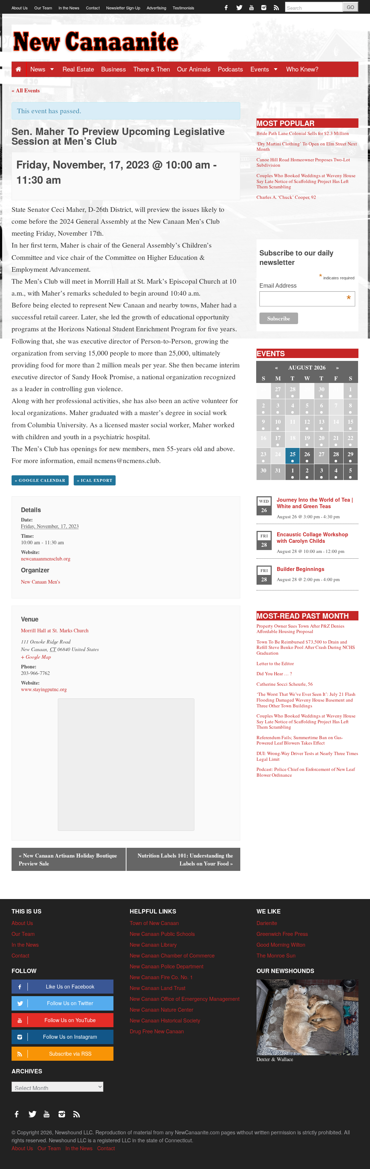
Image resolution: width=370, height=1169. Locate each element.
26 (307, 454)
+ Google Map (36, 656)
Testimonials (183, 7)
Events (260, 68)
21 (336, 437)
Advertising (156, 7)
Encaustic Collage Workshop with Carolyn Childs (312, 537)
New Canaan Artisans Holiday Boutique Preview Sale (68, 859)
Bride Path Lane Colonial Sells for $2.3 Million (303, 133)
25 (293, 454)
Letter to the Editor (275, 663)
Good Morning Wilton (281, 944)
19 (307, 437)
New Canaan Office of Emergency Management (185, 998)
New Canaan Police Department (166, 966)
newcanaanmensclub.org (45, 558)
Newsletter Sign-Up (123, 7)
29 (350, 454)
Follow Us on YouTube (70, 1020)
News (38, 68)
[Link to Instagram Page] (264, 7)
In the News (69, 7)
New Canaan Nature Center (161, 1009)
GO (350, 7)
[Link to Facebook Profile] (226, 7)
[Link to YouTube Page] (252, 7)
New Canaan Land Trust (157, 987)
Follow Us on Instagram (70, 1036)
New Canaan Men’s (40, 581)
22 (350, 437)
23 (263, 454)
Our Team (43, 7)
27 (278, 389)
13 (321, 421)
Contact (93, 7)
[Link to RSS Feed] (276, 7)
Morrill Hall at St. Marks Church (55, 630)
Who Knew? (302, 68)
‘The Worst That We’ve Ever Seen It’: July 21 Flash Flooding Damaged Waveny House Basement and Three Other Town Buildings (306, 699)
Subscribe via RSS (70, 1053)
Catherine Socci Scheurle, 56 (285, 684)
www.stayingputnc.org (44, 689)
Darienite (267, 922)
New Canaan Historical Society (165, 1020)
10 (278, 421)
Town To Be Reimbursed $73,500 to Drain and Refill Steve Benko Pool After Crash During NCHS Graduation (306, 647)
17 (278, 437)
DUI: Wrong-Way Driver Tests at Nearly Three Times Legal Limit (307, 756)
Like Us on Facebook (70, 986)
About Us (20, 7)
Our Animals (194, 68)
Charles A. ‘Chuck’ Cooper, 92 (286, 197)
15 (350, 421)
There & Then (151, 68)
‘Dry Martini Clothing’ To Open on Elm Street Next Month (307, 146)
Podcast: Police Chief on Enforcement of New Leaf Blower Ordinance (306, 772)
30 (321, 389)
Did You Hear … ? (274, 673)
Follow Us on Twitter (70, 1003)
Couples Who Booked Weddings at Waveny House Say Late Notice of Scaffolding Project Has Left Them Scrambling (306, 181)
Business (113, 68)
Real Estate (78, 68)
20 (321, 437)
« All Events (26, 90)
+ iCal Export (94, 480)
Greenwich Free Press (282, 933)
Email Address (305, 286)
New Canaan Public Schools (162, 933)
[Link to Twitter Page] (239, 7)
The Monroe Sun (276, 955)
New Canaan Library (153, 944)
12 (307, 421)
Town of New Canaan (154, 922)
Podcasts (230, 68)
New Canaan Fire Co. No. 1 (161, 977)
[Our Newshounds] (307, 1016)
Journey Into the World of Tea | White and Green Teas (315, 503)
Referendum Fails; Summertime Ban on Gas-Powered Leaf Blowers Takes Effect (300, 740)
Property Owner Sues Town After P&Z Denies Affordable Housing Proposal (300, 629)
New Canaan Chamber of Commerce (172, 955)
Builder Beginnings (300, 568)
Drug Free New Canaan (157, 1031)
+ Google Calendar (40, 480)
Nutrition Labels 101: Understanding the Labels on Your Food (185, 859)
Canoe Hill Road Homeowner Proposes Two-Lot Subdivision (303, 162)
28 (293, 389)
